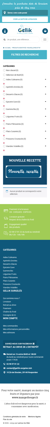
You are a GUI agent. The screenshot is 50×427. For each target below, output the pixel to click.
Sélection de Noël (14, 75)
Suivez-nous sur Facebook (18, 343)
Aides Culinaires (14, 79)
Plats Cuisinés (13, 131)
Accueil (8, 48)
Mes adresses (9, 332)
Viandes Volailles (14, 146)
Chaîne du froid (9, 311)
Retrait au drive (9, 305)
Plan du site (7, 419)
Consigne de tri (9, 315)
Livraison (7, 301)
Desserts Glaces (14, 94)
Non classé (12, 70)
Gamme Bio (12, 109)
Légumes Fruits (14, 116)
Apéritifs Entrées (14, 87)
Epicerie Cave (13, 101)
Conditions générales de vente (14, 416)
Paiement (7, 308)
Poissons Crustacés (16, 138)
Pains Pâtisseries (15, 124)
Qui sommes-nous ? (11, 298)
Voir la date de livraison (25, 19)
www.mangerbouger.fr (25, 397)
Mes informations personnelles (16, 329)
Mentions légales (34, 416)
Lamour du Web (24, 423)
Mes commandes (10, 325)
